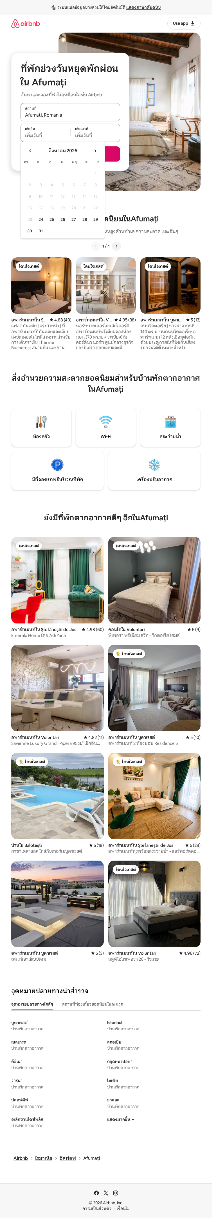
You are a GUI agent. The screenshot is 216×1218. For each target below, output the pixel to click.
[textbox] (45, 135)
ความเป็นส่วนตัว (96, 1208)
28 (84, 219)
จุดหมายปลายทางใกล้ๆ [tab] (32, 1004)
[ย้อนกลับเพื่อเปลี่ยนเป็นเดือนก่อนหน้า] (30, 151)
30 (29, 230)
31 (41, 230)
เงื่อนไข (123, 1208)
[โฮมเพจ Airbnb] (25, 23)
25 (52, 219)
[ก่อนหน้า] (95, 246)
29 (95, 219)
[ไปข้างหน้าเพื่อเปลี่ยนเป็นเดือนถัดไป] (95, 151)
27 (73, 219)
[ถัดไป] (116, 246)
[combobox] (70, 115)
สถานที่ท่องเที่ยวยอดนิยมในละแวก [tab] (92, 1004)
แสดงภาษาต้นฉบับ (143, 7)
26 (62, 219)
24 (41, 219)
